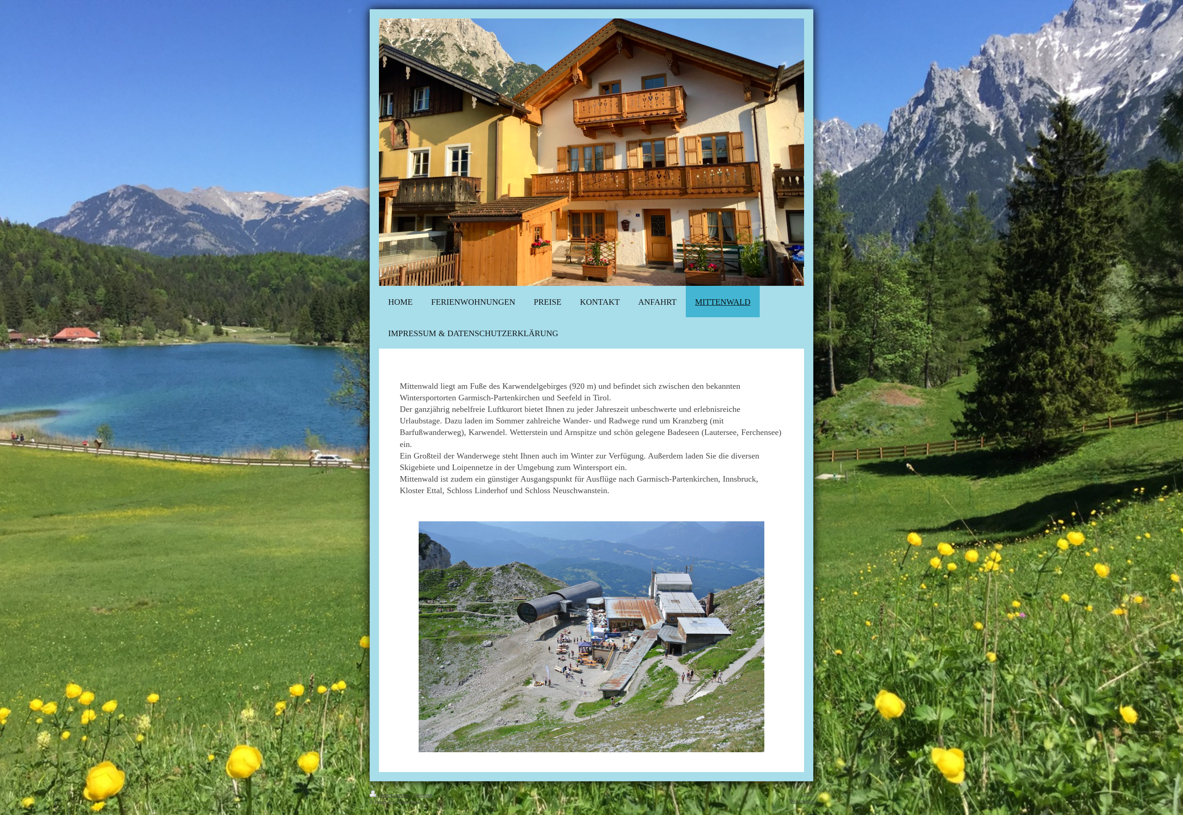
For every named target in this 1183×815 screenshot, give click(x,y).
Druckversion (394, 795)
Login (807, 794)
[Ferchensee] (591, 636)
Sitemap (423, 795)
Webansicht (801, 800)
